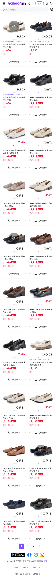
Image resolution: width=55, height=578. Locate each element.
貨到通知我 (14, 61)
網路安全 (18, 573)
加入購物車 (42, 61)
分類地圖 (36, 573)
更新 (46, 561)
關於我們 (26, 567)
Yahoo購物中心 (19, 3)
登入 (40, 3)
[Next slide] (25, 26)
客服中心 (16, 567)
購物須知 (36, 567)
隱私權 (27, 573)
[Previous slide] (3, 26)
